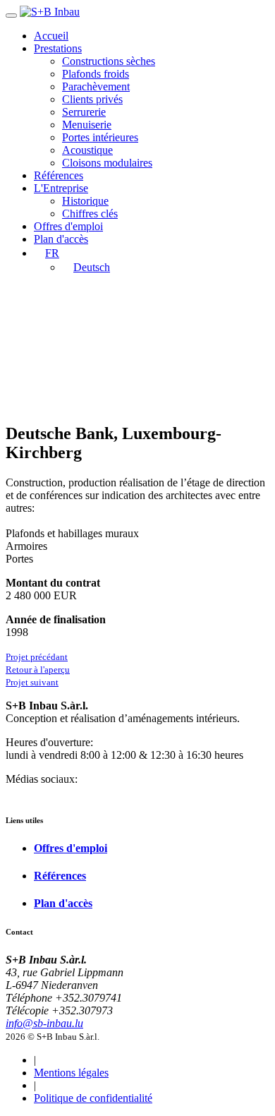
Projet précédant (37, 657)
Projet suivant (32, 682)
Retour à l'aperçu (38, 669)
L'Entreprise (61, 188)
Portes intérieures (100, 137)
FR (52, 253)
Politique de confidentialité (93, 1098)
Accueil (51, 36)
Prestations (58, 48)
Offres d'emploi (68, 226)
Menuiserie (86, 125)
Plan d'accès (61, 239)
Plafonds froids (95, 74)
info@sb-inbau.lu (44, 1023)
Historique (85, 201)
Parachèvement (96, 86)
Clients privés (92, 99)
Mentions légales (71, 1073)
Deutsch (91, 267)
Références (58, 175)
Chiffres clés (90, 214)
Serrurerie (84, 112)
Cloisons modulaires (107, 163)
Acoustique (87, 150)
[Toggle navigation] (11, 15)
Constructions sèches (108, 61)
